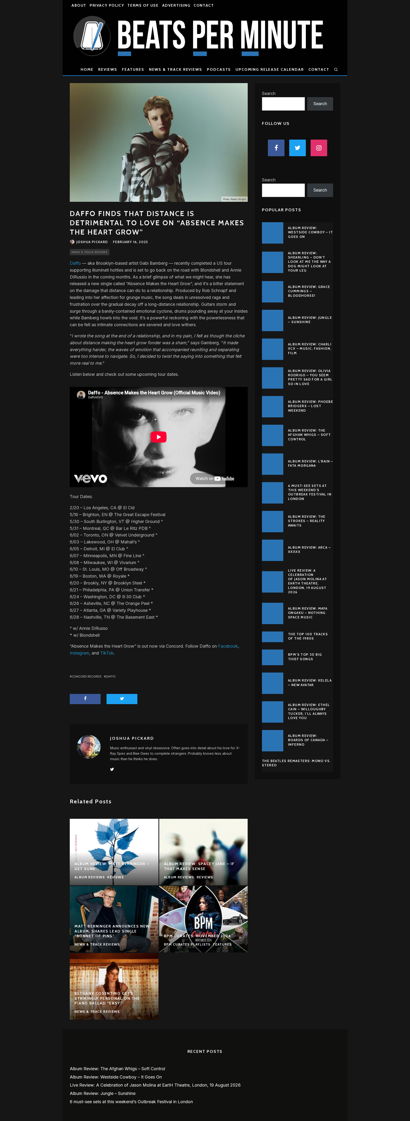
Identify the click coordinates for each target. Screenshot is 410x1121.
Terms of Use (142, 5)
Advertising (176, 5)
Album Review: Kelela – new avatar (310, 682)
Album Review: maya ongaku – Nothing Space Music (307, 612)
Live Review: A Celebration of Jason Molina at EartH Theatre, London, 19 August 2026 (307, 581)
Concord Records (87, 676)
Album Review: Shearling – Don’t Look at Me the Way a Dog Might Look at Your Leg (309, 262)
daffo (111, 676)
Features (133, 69)
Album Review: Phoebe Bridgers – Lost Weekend (310, 406)
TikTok (107, 652)
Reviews (107, 69)
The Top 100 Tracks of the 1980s (308, 636)
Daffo (75, 263)
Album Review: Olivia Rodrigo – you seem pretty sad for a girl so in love (310, 377)
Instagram (79, 652)
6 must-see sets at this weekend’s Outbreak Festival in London (309, 492)
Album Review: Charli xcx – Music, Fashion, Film (309, 348)
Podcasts (219, 69)
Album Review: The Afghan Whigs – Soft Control (309, 434)
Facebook (228, 646)
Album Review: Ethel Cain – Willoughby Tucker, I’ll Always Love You (309, 711)
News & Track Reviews (175, 69)
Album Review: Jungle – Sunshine (310, 320)
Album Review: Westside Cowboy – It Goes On (310, 232)
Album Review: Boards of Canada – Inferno (308, 740)
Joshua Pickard (92, 242)
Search (268, 93)
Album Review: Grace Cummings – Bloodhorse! (309, 291)
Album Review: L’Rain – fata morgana (310, 463)
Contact (204, 5)
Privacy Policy (107, 5)
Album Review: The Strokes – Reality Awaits (307, 520)
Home (87, 69)
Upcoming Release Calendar (270, 69)
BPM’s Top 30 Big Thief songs (305, 656)
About (78, 5)
